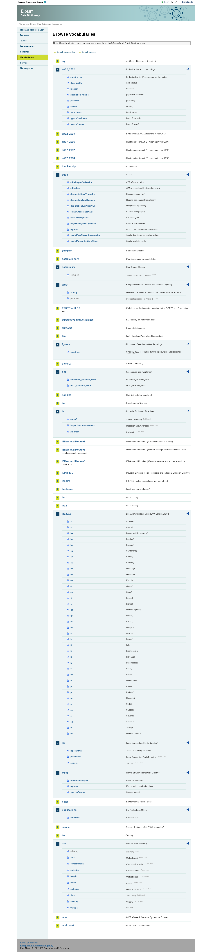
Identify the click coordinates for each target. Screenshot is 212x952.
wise (64, 917)
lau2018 (66, 514)
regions (74, 229)
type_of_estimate (78, 118)
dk (71, 574)
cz (71, 563)
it (71, 645)
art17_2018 (68, 158)
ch (71, 551)
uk (71, 733)
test (64, 835)
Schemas (24, 51)
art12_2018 (68, 133)
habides (66, 395)
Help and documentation (32, 30)
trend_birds (75, 112)
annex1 (73, 419)
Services (24, 63)
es (71, 592)
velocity (74, 901)
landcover (68, 489)
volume (74, 908)
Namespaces (26, 68)
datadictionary (70, 259)
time (72, 895)
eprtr (65, 284)
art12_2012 (68, 69)
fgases (66, 344)
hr (71, 621)
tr (71, 727)
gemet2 (66, 363)
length (73, 876)
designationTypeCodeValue (83, 206)
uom (64, 843)
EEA (33, 2)
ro (71, 698)
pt (71, 692)
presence (74, 101)
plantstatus (75, 756)
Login (166, 2)
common (67, 250)
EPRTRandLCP (71, 308)
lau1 (64, 497)
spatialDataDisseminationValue (85, 235)
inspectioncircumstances (82, 425)
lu (71, 663)
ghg (64, 372)
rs (71, 704)
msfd (65, 772)
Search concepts (89, 52)
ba (71, 533)
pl (71, 686)
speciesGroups (77, 792)
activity (73, 292)
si (71, 716)
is (71, 639)
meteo (73, 882)
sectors (73, 763)
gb (71, 610)
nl (71, 680)
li (71, 651)
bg (71, 545)
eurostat (67, 328)
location (74, 89)
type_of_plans (77, 124)
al (71, 521)
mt (71, 674)
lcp (63, 743)
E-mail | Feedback (29, 942)
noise (65, 801)
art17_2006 (68, 142)
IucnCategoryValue (79, 218)
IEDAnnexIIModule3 (73, 449)
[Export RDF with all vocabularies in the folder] (188, 70)
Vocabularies (27, 57)
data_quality (76, 83)
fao (64, 336)
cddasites (75, 188)
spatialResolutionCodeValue (83, 241)
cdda (65, 174)
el (71, 586)
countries (74, 352)
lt (71, 657)
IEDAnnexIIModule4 (73, 461)
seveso (66, 827)
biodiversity (69, 166)
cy (71, 557)
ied (63, 411)
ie (71, 633)
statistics (74, 889)
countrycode (76, 77)
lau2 (64, 505)
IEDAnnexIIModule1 (73, 441)
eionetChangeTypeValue (81, 212)
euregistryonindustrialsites (78, 319)
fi (71, 598)
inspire (66, 481)
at (71, 527)
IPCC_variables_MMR (80, 385)
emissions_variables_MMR (83, 379)
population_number (79, 95)
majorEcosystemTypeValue (83, 223)
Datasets (24, 35)
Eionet (32, 24)
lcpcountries (76, 751)
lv (71, 669)
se (71, 710)
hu (71, 627)
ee (71, 580)
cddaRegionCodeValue (81, 182)
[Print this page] (172, 2)
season (73, 106)
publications (69, 810)
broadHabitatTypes (79, 780)
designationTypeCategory (82, 200)
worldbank (68, 925)
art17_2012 (68, 150)
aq (63, 61)
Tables (23, 40)
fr (71, 604)
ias (63, 403)
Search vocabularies (66, 52)
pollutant (74, 432)
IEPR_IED (67, 473)
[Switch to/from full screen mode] (176, 2)
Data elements (27, 46)
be (71, 539)
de (71, 569)
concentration (77, 864)
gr (71, 616)
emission (74, 870)
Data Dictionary (43, 24)
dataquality (68, 267)
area (72, 857)
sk (71, 722)
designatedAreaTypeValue (82, 194)
